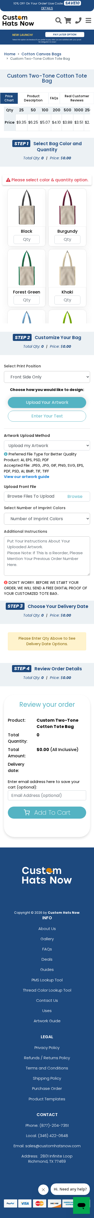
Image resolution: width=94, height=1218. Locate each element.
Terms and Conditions (47, 1068)
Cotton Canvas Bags (41, 54)
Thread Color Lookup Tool (47, 990)
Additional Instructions (25, 531)
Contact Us (47, 1000)
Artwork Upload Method (27, 435)
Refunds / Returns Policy (47, 1058)
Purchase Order (47, 1088)
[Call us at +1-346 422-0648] (78, 21)
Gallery (47, 939)
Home (9, 54)
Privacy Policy (47, 1047)
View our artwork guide (26, 476)
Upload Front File (20, 486)
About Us (47, 928)
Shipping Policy (47, 1078)
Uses (47, 1010)
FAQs (47, 949)
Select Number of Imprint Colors (35, 507)
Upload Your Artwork (47, 402)
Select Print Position (22, 366)
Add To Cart (51, 812)
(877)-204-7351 (54, 1125)
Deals (47, 959)
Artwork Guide (47, 1021)
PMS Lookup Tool (47, 980)
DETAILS (47, 8)
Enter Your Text (47, 416)
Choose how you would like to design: (47, 389)
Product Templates (47, 1099)
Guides (47, 969)
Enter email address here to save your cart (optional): (44, 784)
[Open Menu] (87, 20)
